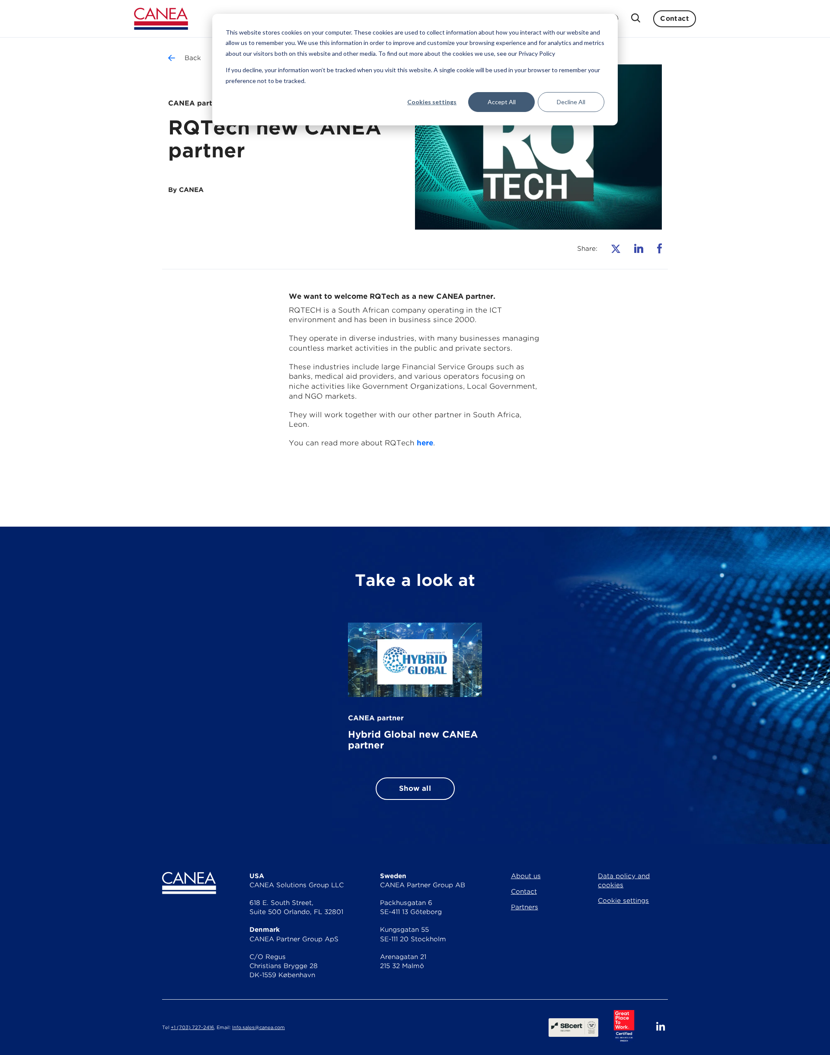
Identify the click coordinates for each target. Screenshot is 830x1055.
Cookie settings (623, 901)
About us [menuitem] (526, 876)
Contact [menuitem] (524, 891)
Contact (674, 18)
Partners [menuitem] (524, 907)
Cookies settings (431, 102)
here (425, 442)
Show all (415, 788)
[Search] (635, 18)
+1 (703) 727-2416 (192, 1027)
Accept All (502, 102)
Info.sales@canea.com (258, 1027)
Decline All (571, 102)
